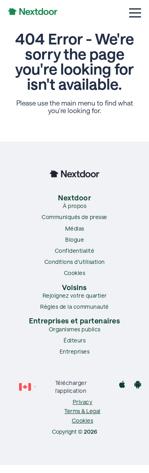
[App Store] (122, 385)
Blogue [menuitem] (74, 239)
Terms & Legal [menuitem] (82, 411)
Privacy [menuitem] (83, 401)
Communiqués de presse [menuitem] (74, 216)
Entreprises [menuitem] (75, 351)
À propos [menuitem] (74, 205)
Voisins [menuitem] (74, 287)
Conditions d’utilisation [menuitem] (75, 261)
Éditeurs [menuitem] (74, 340)
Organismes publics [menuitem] (75, 329)
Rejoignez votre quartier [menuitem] (75, 295)
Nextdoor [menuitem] (74, 197)
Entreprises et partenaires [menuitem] (74, 320)
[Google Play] (137, 385)
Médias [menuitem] (74, 228)
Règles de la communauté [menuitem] (74, 306)
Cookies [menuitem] (74, 272)
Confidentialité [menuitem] (75, 250)
